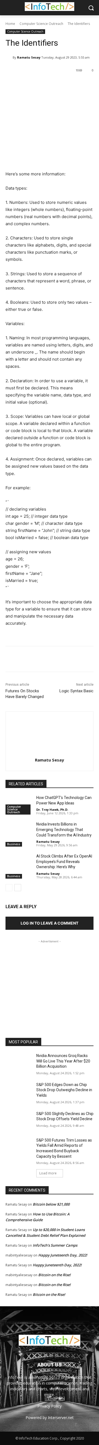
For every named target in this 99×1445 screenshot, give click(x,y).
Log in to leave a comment (49, 923)
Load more (48, 1173)
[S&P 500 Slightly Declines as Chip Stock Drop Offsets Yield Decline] (19, 1120)
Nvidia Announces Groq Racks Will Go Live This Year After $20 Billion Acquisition (63, 1060)
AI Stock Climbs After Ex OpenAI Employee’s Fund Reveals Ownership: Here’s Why (64, 861)
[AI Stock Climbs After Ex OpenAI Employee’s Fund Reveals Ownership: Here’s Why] (19, 863)
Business (13, 844)
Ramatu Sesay (28, 57)
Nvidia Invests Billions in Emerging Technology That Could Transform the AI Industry (64, 829)
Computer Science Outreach (41, 23)
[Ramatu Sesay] (9, 57)
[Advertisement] (49, 978)
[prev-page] (9, 887)
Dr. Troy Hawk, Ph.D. (52, 809)
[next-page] (17, 887)
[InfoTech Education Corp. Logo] (49, 6)
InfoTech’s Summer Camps (55, 1245)
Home (10, 23)
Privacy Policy (49, 1406)
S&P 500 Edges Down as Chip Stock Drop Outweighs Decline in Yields (64, 1089)
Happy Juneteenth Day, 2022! (62, 1255)
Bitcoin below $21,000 (51, 1204)
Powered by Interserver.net (50, 1417)
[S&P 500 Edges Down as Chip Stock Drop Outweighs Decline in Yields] (19, 1091)
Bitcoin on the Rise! (54, 1274)
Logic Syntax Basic (76, 690)
